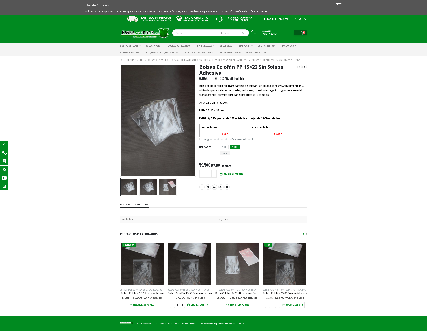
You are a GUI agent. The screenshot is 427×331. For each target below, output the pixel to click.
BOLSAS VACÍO (153, 45)
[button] (302, 234)
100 (224, 147)
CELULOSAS (226, 45)
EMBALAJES (245, 45)
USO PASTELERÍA (266, 45)
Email (227, 187)
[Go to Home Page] (121, 60)
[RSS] (305, 19)
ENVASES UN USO (255, 52)
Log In (270, 19)
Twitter (208, 187)
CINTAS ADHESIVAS (228, 52)
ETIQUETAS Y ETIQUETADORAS (162, 52)
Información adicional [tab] (134, 204)
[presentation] (120, 120)
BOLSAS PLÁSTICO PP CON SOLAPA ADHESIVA (139, 290)
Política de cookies (257, 11)
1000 (234, 147)
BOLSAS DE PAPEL (129, 45)
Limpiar (224, 153)
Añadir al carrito (234, 174)
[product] (189, 264)
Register (283, 19)
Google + (221, 187)
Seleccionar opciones (143, 304)
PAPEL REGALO (205, 45)
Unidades (205, 147)
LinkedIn (214, 187)
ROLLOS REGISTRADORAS (198, 52)
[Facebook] (295, 19)
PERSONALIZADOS (129, 52)
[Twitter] (300, 19)
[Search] (243, 33)
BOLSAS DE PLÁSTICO (179, 45)
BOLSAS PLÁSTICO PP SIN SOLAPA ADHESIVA (237, 290)
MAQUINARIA (289, 45)
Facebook (202, 187)
